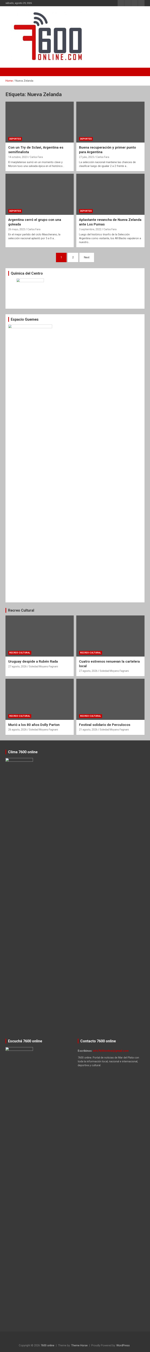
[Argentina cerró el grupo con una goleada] (39, 194)
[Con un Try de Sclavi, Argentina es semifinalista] (39, 122)
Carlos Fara (36, 157)
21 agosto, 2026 (88, 729)
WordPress (123, 1345)
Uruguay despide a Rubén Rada (33, 661)
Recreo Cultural (21, 610)
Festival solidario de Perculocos (104, 725)
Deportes (15, 139)
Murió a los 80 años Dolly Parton (34, 725)
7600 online (47, 1345)
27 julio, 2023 (86, 157)
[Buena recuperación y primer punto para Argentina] (110, 122)
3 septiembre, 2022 (90, 229)
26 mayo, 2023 (16, 229)
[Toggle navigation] (10, 72)
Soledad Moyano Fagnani (43, 666)
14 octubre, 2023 (18, 157)
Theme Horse (79, 1345)
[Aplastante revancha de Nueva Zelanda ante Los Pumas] (110, 194)
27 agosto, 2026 (17, 666)
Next (86, 257)
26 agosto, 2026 (17, 729)
